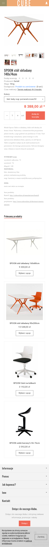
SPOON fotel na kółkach (24, 383)
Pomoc (5, 476)
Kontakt (6, 501)
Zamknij (41, 537)
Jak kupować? (9, 484)
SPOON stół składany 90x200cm (24, 323)
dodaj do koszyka (35, 115)
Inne (4, 493)
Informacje (7, 468)
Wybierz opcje (25, 273)
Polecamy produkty (13, 216)
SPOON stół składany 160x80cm (24, 263)
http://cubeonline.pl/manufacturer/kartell (24, 195)
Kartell (16, 81)
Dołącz (25, 523)
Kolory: (7, 94)
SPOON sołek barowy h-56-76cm (24, 443)
